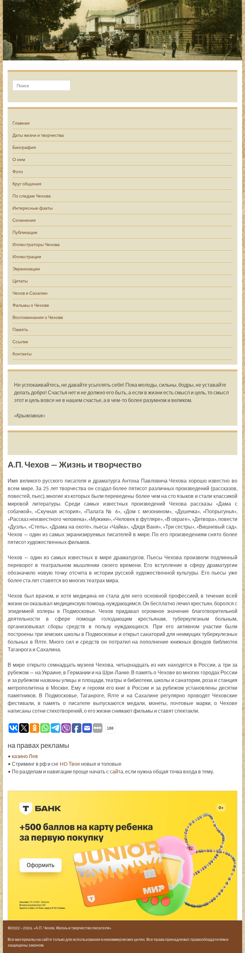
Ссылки (20, 341)
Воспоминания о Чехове (37, 317)
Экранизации (26, 268)
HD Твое (70, 764)
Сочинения (24, 220)
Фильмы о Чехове (30, 305)
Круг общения (26, 183)
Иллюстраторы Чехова (36, 244)
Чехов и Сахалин (30, 293)
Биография (24, 147)
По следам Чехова (31, 195)
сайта (116, 771)
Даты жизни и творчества (38, 135)
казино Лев (25, 756)
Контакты (22, 353)
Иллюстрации (26, 256)
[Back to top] (231, 939)
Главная (21, 123)
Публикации (24, 232)
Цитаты (20, 280)
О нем (18, 159)
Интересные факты (32, 208)
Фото (17, 171)
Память (20, 329)
